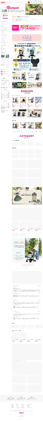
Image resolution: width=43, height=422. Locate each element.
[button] (40, 2)
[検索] (29, 4)
